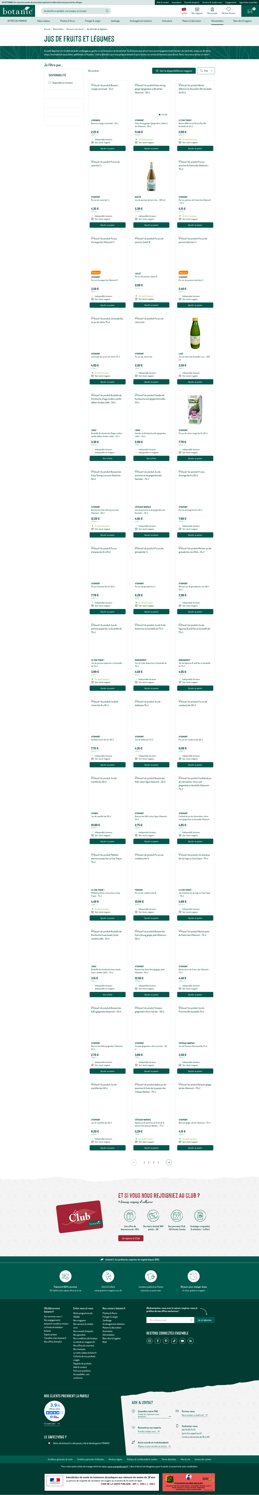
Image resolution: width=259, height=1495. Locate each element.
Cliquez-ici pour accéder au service (152, 1446)
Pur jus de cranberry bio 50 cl (191, 739)
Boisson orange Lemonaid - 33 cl (104, 123)
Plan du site (185, 1459)
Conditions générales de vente (60, 1459)
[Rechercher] (107, 11)
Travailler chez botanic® (55, 1337)
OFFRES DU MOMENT (17, 20)
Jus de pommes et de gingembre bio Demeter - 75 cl (150, 511)
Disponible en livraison (62, 82)
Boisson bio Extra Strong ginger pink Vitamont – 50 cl (150, 971)
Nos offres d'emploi (53, 1341)
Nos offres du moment (83, 1345)
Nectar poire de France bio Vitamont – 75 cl (194, 971)
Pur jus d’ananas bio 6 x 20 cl (103, 586)
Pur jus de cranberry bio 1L (146, 893)
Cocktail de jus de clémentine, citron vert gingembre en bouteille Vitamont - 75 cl (195, 819)
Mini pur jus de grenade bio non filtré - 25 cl (194, 588)
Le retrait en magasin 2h (84, 1341)
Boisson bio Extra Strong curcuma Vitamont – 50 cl (105, 511)
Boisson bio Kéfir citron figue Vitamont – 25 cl (151, 818)
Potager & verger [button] (92, 20)
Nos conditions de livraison (85, 1338)
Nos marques (79, 1349)
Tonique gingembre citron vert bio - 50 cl (151, 1047)
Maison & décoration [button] (191, 20)
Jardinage (107, 1320)
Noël (105, 1341)
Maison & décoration (112, 1327)
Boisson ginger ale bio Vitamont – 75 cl (194, 1122)
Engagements (230, 2)
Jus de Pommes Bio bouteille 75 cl (193, 1046)
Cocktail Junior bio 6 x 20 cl (102, 739)
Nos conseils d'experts (83, 1331)
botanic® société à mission (56, 1323)
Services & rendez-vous (212, 2)
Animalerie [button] (167, 20)
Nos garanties (79, 1334)
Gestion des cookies (203, 1459)
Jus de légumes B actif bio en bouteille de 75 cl (194, 664)
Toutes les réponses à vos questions (148, 1415)
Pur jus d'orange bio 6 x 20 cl (190, 510)
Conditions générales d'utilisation (90, 1459)
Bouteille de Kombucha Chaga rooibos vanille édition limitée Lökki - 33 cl (106, 434)
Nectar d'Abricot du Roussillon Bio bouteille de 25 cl (192, 124)
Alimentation (58, 29)
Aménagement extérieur (114, 1323)
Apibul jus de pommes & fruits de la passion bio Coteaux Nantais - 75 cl (149, 1124)
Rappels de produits (82, 1363)
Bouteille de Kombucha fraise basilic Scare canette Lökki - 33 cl (106, 971)
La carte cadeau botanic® (85, 1352)
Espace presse (50, 1334)
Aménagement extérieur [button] (141, 20)
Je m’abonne (204, 1320)
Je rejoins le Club (131, 1238)
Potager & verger (110, 1316)
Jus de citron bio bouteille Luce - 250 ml (194, 358)
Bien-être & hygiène (112, 1338)
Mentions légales (115, 1459)
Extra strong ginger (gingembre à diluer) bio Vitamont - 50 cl (151, 124)
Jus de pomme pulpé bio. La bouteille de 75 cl (106, 664)
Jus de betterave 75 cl (144, 739)
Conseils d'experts (191, 2)
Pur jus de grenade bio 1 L (145, 586)
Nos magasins (79, 1320)
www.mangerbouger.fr (117, 1466)
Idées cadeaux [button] (43, 20)
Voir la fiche (107, 458)
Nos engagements (52, 1320)
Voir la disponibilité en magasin (175, 70)
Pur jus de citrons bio (143, 356)
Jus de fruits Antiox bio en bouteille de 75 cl (151, 664)
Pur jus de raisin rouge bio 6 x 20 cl (193, 433)
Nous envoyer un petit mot (193, 1415)
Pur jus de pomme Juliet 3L (146, 276)
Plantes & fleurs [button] (67, 20)
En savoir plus (50, 1423)
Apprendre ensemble (248, 2)
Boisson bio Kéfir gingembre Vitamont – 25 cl (107, 1047)
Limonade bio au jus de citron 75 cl (105, 356)
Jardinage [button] (115, 20)
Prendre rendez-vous (147, 1431)
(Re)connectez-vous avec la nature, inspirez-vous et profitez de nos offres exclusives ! (172, 1310)
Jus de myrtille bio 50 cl (101, 816)
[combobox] (74, 11)
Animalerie (107, 1331)
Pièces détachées (169, 1459)
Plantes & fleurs (110, 1313)
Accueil (47, 29)
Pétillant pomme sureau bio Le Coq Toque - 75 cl (105, 894)
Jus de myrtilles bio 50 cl (101, 1122)
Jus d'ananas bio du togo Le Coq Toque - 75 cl (194, 894)
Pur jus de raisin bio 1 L (100, 200)
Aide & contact (163, 2)
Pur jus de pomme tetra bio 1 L (191, 280)
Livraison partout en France (151, 1286)
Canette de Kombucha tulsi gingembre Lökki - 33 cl (150, 434)
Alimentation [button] (217, 20)
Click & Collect (108, 1286)
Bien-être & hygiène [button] (243, 20)
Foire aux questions (82, 1370)
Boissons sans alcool (75, 29)
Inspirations (176, 2)
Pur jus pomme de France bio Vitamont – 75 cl (195, 201)
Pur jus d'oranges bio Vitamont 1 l (104, 280)
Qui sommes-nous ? (53, 1316)
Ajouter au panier (107, 148)
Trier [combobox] (206, 70)
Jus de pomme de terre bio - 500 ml (150, 200)
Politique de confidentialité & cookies (142, 1459)
